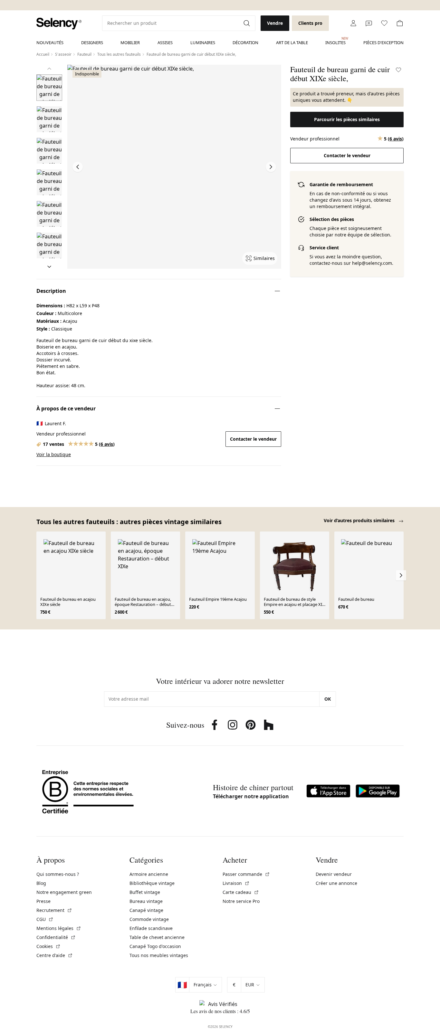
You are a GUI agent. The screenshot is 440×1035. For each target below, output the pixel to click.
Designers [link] (92, 42)
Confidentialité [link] (56, 937)
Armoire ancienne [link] (148, 874)
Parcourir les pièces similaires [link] (347, 119)
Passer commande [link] (246, 874)
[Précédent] (49, 68)
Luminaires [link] (202, 42)
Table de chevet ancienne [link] (157, 937)
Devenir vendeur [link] (334, 874)
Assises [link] (165, 42)
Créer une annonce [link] (336, 883)
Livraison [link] (236, 883)
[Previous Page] (77, 167)
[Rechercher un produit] (247, 23)
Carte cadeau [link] (241, 892)
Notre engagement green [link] (64, 892)
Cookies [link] (48, 946)
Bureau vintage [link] (146, 901)
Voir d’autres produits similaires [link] (360, 520)
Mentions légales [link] (58, 928)
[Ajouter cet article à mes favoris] (398, 69)
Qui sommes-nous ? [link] (57, 874)
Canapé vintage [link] (146, 910)
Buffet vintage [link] (144, 892)
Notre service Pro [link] (241, 901)
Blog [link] (41, 883)
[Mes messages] (369, 23)
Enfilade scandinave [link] (151, 928)
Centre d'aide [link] (54, 955)
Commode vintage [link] (149, 919)
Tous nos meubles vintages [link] (158, 955)
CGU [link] (44, 919)
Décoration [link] (245, 42)
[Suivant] (49, 267)
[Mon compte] (353, 23)
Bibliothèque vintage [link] (152, 883)
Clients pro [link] (310, 23)
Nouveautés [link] (49, 42)
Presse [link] (43, 901)
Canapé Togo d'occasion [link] (155, 946)
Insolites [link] (335, 40)
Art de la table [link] (292, 42)
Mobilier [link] (130, 42)
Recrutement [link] (54, 910)
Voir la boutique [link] (53, 454)
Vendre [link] (275, 23)
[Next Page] (271, 167)
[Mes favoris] (384, 23)
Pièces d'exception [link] (383, 42)
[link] (58, 24)
